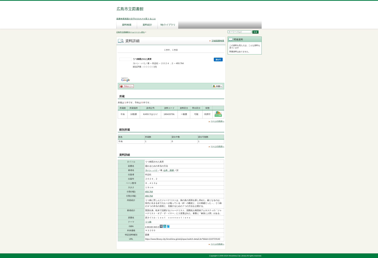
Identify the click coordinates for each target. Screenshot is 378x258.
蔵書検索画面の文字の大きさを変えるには (136, 19)
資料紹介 (147, 24)
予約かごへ (128, 86)
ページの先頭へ (217, 121)
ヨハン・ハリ (151, 170)
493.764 (149, 191)
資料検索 (126, 24)
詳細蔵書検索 (218, 41)
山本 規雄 (168, 170)
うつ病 (148, 222)
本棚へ (219, 86)
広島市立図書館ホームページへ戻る (130, 32)
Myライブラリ (168, 24)
